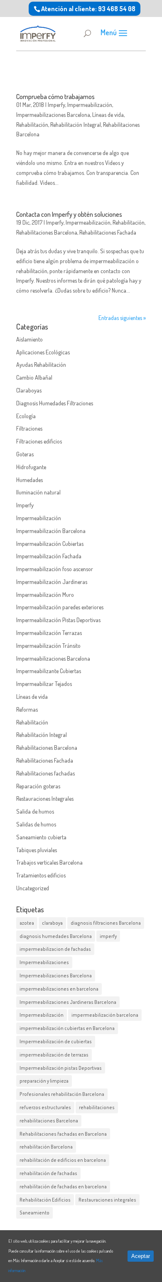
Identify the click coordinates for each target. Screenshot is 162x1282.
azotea (27, 923)
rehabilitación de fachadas (48, 1173)
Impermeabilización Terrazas (49, 632)
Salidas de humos (36, 824)
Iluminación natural (38, 492)
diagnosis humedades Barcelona (56, 936)
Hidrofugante (31, 466)
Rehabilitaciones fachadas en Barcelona (63, 1134)
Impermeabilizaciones (44, 962)
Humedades (29, 479)
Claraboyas (29, 390)
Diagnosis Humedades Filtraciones (54, 403)
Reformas (27, 709)
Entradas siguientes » (122, 317)
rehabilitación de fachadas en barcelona (63, 1186)
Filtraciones (29, 428)
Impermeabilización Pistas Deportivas (58, 619)
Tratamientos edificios (41, 875)
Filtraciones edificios (39, 441)
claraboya (52, 923)
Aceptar (140, 1256)
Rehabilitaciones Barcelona (46, 232)
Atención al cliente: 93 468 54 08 (88, 9)
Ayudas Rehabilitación (41, 364)
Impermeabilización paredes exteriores (59, 607)
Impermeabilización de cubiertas (56, 1041)
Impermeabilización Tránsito (48, 645)
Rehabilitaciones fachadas (45, 773)
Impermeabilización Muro (45, 594)
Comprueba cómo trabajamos (55, 96)
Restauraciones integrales (107, 1200)
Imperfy (56, 104)
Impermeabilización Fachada (48, 556)
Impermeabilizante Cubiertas (48, 670)
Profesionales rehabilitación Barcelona (62, 1094)
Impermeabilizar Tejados (44, 683)
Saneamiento (34, 1212)
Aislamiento (29, 339)
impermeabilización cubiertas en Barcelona (67, 1028)
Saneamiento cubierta (41, 837)
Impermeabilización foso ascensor (54, 568)
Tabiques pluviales (36, 849)
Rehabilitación (32, 124)
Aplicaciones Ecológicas (43, 352)
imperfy (108, 936)
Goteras (25, 454)
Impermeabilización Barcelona (51, 530)
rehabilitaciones (97, 1107)
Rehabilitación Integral (75, 124)
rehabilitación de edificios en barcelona (63, 1160)
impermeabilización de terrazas (54, 1055)
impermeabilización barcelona (104, 1015)
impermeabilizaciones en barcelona (59, 989)
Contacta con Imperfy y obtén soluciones (69, 214)
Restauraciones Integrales (45, 798)
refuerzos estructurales (45, 1107)
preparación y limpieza (44, 1081)
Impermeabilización (89, 104)
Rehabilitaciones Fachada (107, 232)
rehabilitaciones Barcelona (49, 1120)
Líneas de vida (108, 114)
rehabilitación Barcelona (46, 1147)
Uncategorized (32, 888)
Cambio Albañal (34, 377)
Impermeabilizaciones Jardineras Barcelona (68, 1002)
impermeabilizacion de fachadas (55, 949)
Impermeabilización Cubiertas (49, 543)
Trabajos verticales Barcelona (49, 862)
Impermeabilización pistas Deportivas (61, 1068)
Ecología (26, 415)
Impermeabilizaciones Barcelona (53, 114)
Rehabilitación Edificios (45, 1200)
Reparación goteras (38, 786)
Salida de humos (35, 811)
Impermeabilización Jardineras (51, 581)
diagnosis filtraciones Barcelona (106, 923)
